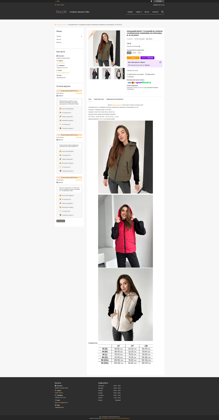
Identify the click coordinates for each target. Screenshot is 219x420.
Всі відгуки (60, 221)
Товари (138, 12)
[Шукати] (162, 11)
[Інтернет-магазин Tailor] (61, 12)
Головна (130, 12)
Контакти (155, 12)
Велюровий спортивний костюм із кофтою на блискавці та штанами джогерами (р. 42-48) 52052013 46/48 (69, 102)
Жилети (64, 24)
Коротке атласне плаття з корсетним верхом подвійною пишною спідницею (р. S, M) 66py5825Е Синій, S (69, 189)
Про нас (147, 12)
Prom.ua (118, 416)
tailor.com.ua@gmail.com (63, 72)
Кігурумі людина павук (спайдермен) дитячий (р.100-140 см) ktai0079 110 (68, 145)
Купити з (144, 57)
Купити (133, 57)
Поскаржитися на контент (108, 418)
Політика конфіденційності (123, 418)
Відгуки (58, 42)
